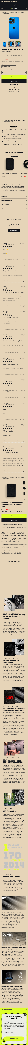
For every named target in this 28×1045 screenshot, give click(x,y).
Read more (21, 465)
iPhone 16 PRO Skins (13, 12)
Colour (3, 64)
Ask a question (5, 204)
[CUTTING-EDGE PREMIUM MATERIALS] (14, 903)
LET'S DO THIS (14, 1038)
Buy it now (14, 81)
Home (2, 12)
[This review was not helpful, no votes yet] (23, 259)
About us (3, 208)
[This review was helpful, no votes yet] (20, 259)
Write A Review (14, 230)
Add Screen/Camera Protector (8, 69)
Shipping (10, 61)
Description (4, 196)
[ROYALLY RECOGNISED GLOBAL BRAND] (14, 977)
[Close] (25, 1015)
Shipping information (6, 200)
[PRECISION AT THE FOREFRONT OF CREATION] (14, 939)
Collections (6, 12)
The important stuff (6, 1009)
